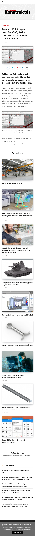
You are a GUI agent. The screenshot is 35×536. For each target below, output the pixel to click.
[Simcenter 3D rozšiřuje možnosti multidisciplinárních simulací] (17, 361)
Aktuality (5, 25)
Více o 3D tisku (9, 465)
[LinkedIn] (22, 67)
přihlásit (27, 455)
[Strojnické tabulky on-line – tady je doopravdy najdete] (17, 426)
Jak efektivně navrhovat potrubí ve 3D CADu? (17, 315)
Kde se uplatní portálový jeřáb (12, 183)
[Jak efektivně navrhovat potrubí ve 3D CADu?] (17, 301)
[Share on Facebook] (8, 67)
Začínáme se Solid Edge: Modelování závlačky (17, 345)
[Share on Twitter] (13, 67)
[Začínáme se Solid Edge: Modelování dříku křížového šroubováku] (17, 394)
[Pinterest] (17, 67)
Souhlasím (17, 532)
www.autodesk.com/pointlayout (12, 144)
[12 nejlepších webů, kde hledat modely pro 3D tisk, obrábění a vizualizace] (17, 269)
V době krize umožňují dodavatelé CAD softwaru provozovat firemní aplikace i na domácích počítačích (16, 250)
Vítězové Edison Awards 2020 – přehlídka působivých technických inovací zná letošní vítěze (17, 216)
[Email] (27, 67)
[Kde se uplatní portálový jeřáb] (17, 169)
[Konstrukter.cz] (17, 11)
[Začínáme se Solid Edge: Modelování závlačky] (17, 331)
